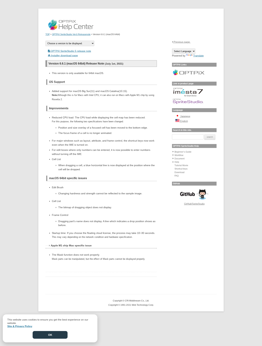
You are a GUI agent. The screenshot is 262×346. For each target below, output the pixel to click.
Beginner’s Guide (182, 152)
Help (176, 162)
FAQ (176, 176)
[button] (173, 151)
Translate (198, 55)
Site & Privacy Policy (19, 326)
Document (179, 158)
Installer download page (64, 55)
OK (50, 334)
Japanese (184, 116)
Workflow (178, 155)
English (183, 121)
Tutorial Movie (181, 165)
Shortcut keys (180, 169)
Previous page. (182, 42)
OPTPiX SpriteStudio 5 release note (70, 51)
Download (179, 172)
